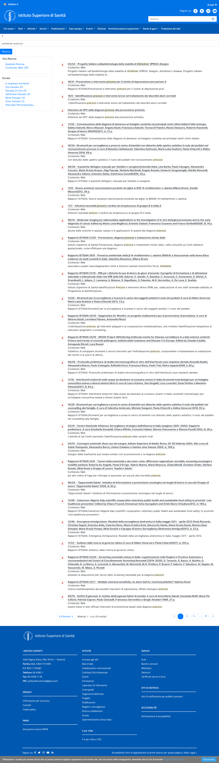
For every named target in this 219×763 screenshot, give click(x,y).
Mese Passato (15, 97)
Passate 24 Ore (16, 90)
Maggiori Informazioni (173, 759)
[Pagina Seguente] (213, 616)
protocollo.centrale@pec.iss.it (43, 681)
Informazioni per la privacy (36, 701)
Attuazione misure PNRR (35, 729)
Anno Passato (14, 101)
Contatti (27, 705)
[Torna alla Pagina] (2, 36)
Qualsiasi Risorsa (14, 64)
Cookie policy (29, 709)
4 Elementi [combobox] (65, 616)
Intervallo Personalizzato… (20, 104)
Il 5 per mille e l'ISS (91, 739)
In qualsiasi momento (17, 83)
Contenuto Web (16, 67)
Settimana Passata (17, 94)
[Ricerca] (213, 19)
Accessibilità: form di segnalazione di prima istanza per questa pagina (147, 752)
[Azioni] (5, 4)
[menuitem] (9, 29)
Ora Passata (14, 87)
